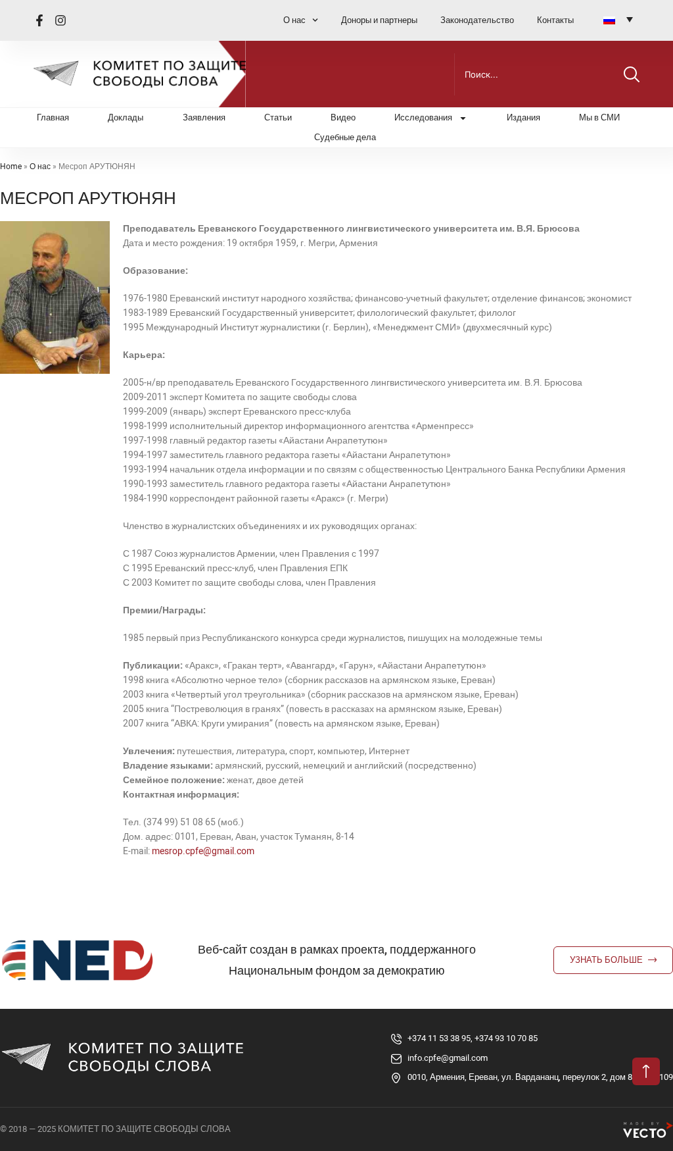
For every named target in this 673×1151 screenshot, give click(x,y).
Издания (523, 117)
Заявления (204, 117)
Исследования (423, 117)
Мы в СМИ (599, 117)
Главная (53, 117)
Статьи (278, 117)
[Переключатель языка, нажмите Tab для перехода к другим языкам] (618, 19)
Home (11, 166)
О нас (294, 20)
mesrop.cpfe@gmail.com (203, 851)
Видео (343, 117)
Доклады (125, 117)
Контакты (555, 20)
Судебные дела (345, 137)
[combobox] (536, 74)
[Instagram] (60, 20)
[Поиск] (631, 74)
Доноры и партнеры (379, 20)
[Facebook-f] (39, 20)
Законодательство (477, 20)
